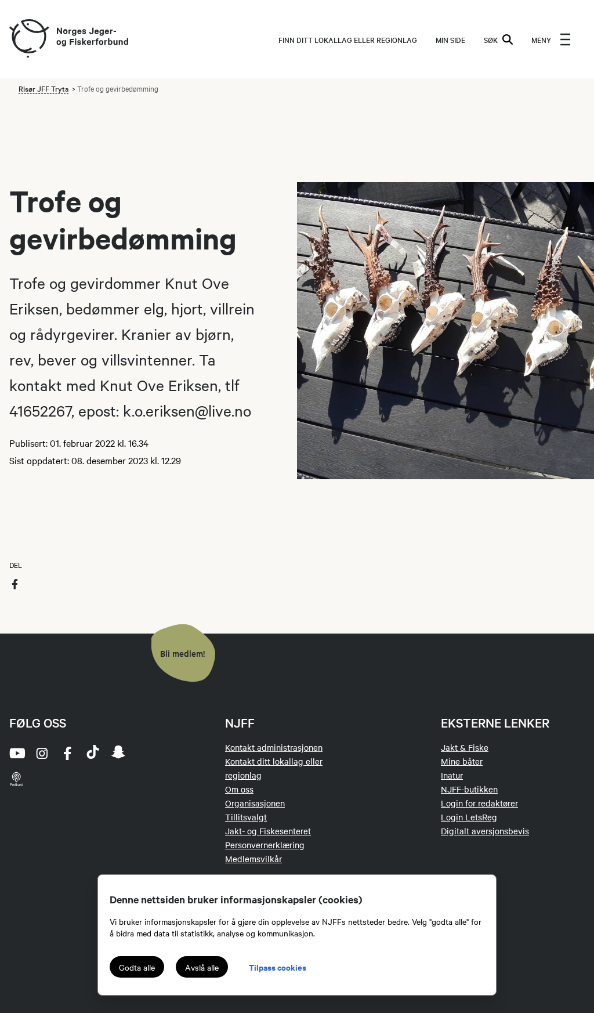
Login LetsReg (469, 817)
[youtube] (16, 753)
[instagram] (42, 753)
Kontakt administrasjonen (274, 747)
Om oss (239, 789)
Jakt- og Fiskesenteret (268, 831)
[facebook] (67, 753)
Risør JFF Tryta (43, 88)
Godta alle (137, 967)
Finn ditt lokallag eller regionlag (347, 39)
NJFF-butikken (469, 789)
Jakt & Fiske (464, 747)
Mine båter (462, 761)
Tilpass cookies (277, 967)
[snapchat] (118, 753)
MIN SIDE (450, 39)
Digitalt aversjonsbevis (485, 831)
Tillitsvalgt (246, 817)
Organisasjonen (255, 803)
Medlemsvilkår (253, 858)
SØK (491, 39)
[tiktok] (93, 753)
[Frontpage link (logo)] (28, 39)
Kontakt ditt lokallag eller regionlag (274, 768)
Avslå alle (202, 967)
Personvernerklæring (265, 845)
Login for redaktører (479, 803)
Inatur (452, 775)
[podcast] (16, 778)
